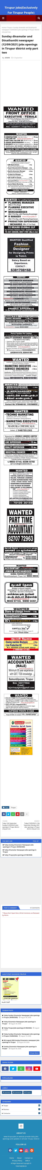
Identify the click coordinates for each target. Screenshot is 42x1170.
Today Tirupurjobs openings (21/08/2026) (18, 855)
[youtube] (36, 1068)
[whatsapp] (21, 1068)
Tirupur (9, 27)
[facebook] (5, 1068)
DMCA (27, 1161)
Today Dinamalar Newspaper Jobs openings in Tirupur (19, 851)
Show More (34, 1053)
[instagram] (29, 1068)
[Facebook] (4, 814)
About (19, 1158)
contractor (18, 1092)
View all (36, 841)
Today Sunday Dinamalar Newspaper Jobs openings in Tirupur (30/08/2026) (18, 846)
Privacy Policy (17, 1161)
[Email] (22, 814)
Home (4, 27)
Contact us (29, 1158)
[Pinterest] (18, 814)
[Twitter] (8, 814)
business (7, 1092)
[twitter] (13, 1068)
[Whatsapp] (13, 814)
